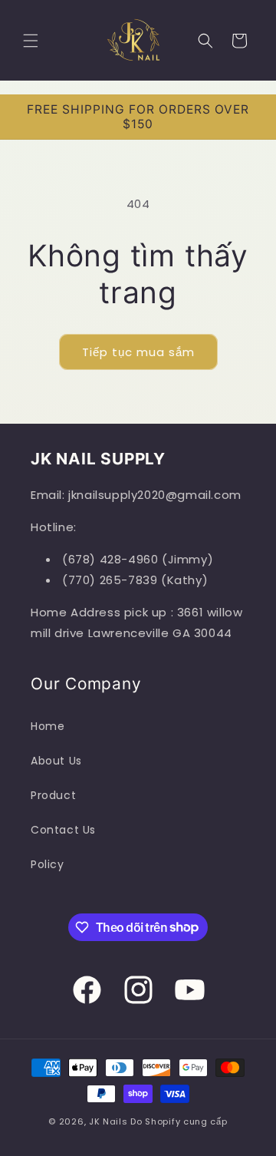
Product (53, 795)
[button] (31, 41)
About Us (56, 760)
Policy (47, 864)
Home (47, 726)
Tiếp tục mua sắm (138, 352)
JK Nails (108, 1121)
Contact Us (63, 829)
